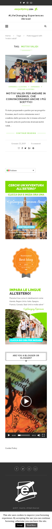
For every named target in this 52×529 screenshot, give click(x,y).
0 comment (36, 143)
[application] (26, 401)
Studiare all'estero (26, 89)
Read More (31, 525)
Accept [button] (19, 525)
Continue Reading (26, 133)
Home (8, 36)
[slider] (24, 435)
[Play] (8, 435)
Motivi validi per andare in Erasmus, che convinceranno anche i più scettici (26, 97)
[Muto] (38, 435)
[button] (26, 401)
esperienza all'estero (18, 87)
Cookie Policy (11, 448)
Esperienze (35, 87)
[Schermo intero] (43, 435)
